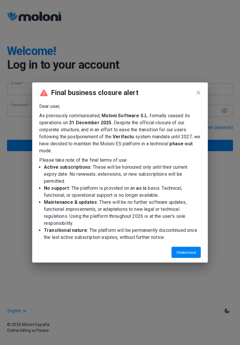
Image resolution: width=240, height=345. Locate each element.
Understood (186, 252)
